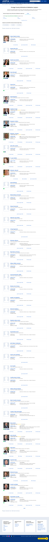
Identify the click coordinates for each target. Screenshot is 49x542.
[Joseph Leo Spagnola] (6, 300)
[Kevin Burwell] (6, 74)
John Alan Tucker (14, 145)
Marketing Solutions (44, 536)
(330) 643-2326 (12, 368)
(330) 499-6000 (12, 346)
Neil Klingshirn (13, 96)
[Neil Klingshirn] (6, 99)
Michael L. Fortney (14, 133)
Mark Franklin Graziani (15, 400)
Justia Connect (23, 536)
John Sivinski (13, 435)
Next (24, 508)
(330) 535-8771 (12, 357)
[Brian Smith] (6, 425)
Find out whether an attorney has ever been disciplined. (29, 525)
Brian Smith (13, 423)
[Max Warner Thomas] (6, 254)
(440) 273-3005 (12, 124)
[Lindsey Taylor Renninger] (6, 414)
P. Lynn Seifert (13, 158)
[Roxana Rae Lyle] (6, 51)
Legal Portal (26, 536)
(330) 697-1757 (12, 197)
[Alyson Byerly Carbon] (6, 38)
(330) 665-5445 (12, 136)
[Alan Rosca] (6, 450)
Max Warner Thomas (15, 251)
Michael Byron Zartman (15, 194)
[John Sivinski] (6, 437)
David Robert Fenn (14, 331)
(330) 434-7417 (12, 277)
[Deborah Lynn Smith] (6, 220)
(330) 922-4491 (12, 62)
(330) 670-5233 (12, 185)
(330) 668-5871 (12, 300)
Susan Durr (12, 84)
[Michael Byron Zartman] (6, 197)
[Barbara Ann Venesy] (6, 288)
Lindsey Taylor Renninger (16, 411)
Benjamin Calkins (14, 121)
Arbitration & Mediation (11, 4)
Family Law (16, 526)
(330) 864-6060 (12, 288)
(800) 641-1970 (12, 425)
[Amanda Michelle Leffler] (6, 277)
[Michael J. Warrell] (6, 172)
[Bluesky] (11, 536)
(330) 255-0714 (12, 231)
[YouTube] (7, 536)
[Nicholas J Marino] (6, 243)
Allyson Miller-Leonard (15, 263)
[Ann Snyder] (6, 368)
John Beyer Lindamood (15, 343)
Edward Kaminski (14, 206)
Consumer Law (17, 525)
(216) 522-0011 (12, 462)
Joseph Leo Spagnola (15, 297)
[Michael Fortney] (6, 474)
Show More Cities (24, 20)
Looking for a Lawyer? (42, 538)
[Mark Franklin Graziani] (6, 402)
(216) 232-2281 (12, 414)
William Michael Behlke (15, 388)
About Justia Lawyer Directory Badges (40, 524)
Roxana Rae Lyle (14, 48)
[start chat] (47, 538)
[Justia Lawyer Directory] (5, 1)
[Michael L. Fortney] (6, 136)
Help (32, 536)
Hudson (4, 530)
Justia (3, 4)
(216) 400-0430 (12, 111)
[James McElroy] (6, 185)
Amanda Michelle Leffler (15, 274)
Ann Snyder (13, 366)
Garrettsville (4, 18)
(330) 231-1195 (12, 323)
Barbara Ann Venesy (14, 286)
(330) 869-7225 (12, 391)
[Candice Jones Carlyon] (6, 379)
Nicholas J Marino (14, 240)
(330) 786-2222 (12, 380)
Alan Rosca (12, 447)
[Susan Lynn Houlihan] (6, 357)
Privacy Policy (40, 536)
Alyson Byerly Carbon (15, 36)
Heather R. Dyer (13, 109)
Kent (18, 17)
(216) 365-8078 (12, 474)
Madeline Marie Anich (15, 320)
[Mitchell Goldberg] (6, 311)
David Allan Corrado (14, 496)
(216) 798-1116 (12, 254)
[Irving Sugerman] (6, 231)
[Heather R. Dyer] (6, 111)
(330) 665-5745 (12, 99)
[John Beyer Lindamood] (6, 345)
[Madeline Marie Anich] (6, 322)
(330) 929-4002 (12, 87)
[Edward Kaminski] (6, 208)
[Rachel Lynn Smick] (6, 62)
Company (30, 536)
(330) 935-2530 (12, 148)
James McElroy (13, 182)
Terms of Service (35, 536)
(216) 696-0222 (12, 499)
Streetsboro (33, 18)
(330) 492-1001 (12, 487)
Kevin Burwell (13, 72)
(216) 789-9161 (12, 173)
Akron (4, 525)
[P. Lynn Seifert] (6, 160)
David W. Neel (13, 459)
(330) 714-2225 (12, 160)
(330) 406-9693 (12, 39)
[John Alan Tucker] (6, 148)
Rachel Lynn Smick (14, 60)
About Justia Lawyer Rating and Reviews (41, 529)
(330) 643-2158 (12, 266)
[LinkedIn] (6, 536)
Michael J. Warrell (14, 170)
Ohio (15, 4)
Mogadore (19, 18)
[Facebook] (8, 536)
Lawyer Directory (6, 4)
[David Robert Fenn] (6, 334)
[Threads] (10, 536)
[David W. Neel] (6, 462)
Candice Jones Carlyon (15, 377)
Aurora (4, 17)
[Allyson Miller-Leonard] (6, 265)
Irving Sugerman (14, 229)
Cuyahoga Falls (5, 526)
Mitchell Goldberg (14, 309)
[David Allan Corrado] (6, 499)
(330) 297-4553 (12, 51)
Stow (4, 528)
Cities (28, 13)
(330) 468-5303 (12, 311)
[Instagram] (9, 536)
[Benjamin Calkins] (6, 123)
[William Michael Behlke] (6, 391)
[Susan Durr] (6, 87)
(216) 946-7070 (12, 450)
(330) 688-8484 (12, 209)
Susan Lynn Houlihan (15, 354)
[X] (12, 536)
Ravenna (33, 17)
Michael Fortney (14, 472)
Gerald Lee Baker (14, 484)
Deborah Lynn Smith (15, 217)
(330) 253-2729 (12, 220)
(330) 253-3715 (12, 75)
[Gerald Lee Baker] (6, 486)
